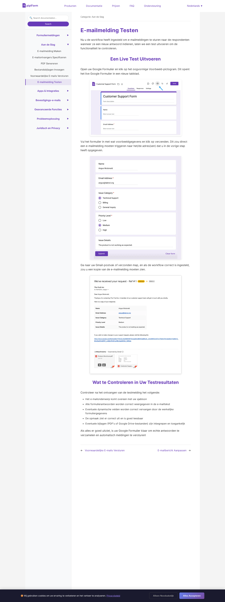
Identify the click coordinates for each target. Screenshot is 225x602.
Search (48, 24)
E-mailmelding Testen (50, 81)
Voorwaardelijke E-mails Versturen (49, 75)
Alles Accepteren (192, 595)
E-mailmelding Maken (49, 51)
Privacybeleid (113, 595)
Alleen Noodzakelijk (163, 595)
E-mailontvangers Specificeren (49, 57)
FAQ (132, 5)
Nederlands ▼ (195, 6)
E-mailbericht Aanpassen (172, 450)
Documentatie (94, 5)
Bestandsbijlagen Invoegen (49, 69)
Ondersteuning (152, 5)
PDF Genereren (49, 63)
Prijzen (116, 5)
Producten (70, 5)
